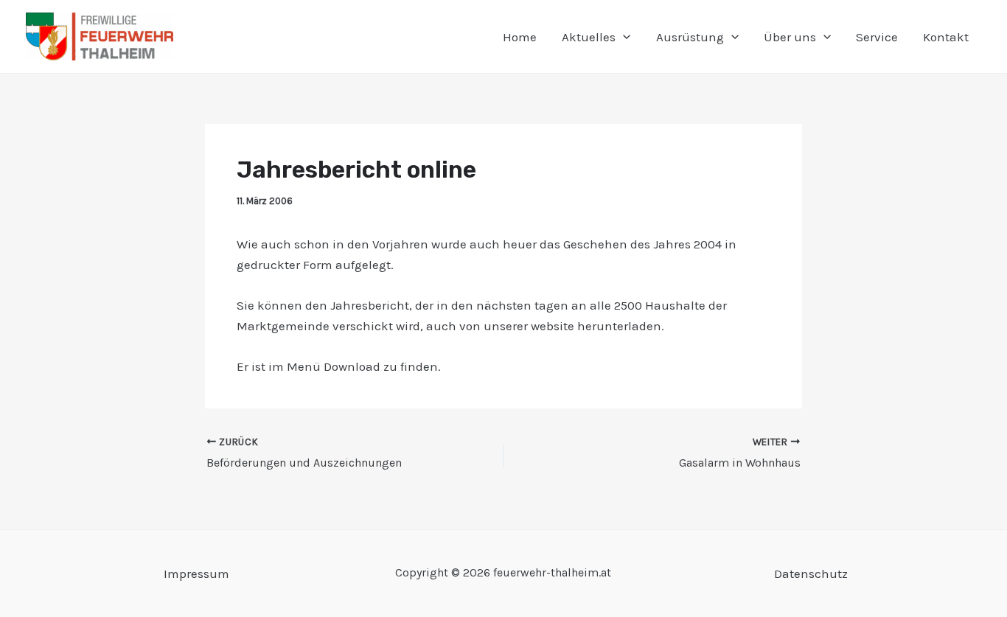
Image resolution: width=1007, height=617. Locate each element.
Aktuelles (589, 36)
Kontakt (946, 36)
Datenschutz (811, 573)
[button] (623, 36)
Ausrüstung (690, 36)
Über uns (790, 36)
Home (520, 36)
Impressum (196, 573)
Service (877, 36)
